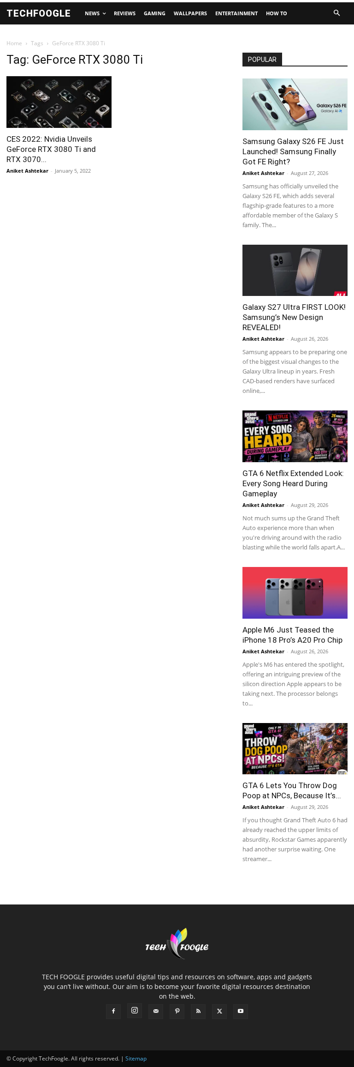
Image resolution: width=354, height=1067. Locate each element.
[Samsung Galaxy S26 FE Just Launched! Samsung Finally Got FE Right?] (295, 104)
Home (14, 43)
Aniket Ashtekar (27, 170)
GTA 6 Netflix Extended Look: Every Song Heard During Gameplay (293, 483)
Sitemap (136, 1058)
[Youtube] (240, 1011)
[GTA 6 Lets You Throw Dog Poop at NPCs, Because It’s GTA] (295, 749)
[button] (336, 13)
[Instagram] (134, 1010)
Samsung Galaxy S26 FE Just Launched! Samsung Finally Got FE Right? (293, 151)
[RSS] (198, 1011)
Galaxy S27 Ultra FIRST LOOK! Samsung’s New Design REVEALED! (294, 317)
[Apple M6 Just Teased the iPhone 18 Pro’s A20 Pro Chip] (295, 593)
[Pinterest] (177, 1011)
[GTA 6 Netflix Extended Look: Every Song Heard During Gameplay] (295, 436)
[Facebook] (113, 1011)
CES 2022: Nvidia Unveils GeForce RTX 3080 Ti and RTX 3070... (51, 149)
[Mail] (155, 1011)
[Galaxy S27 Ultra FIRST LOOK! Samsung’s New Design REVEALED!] (295, 270)
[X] (219, 1011)
